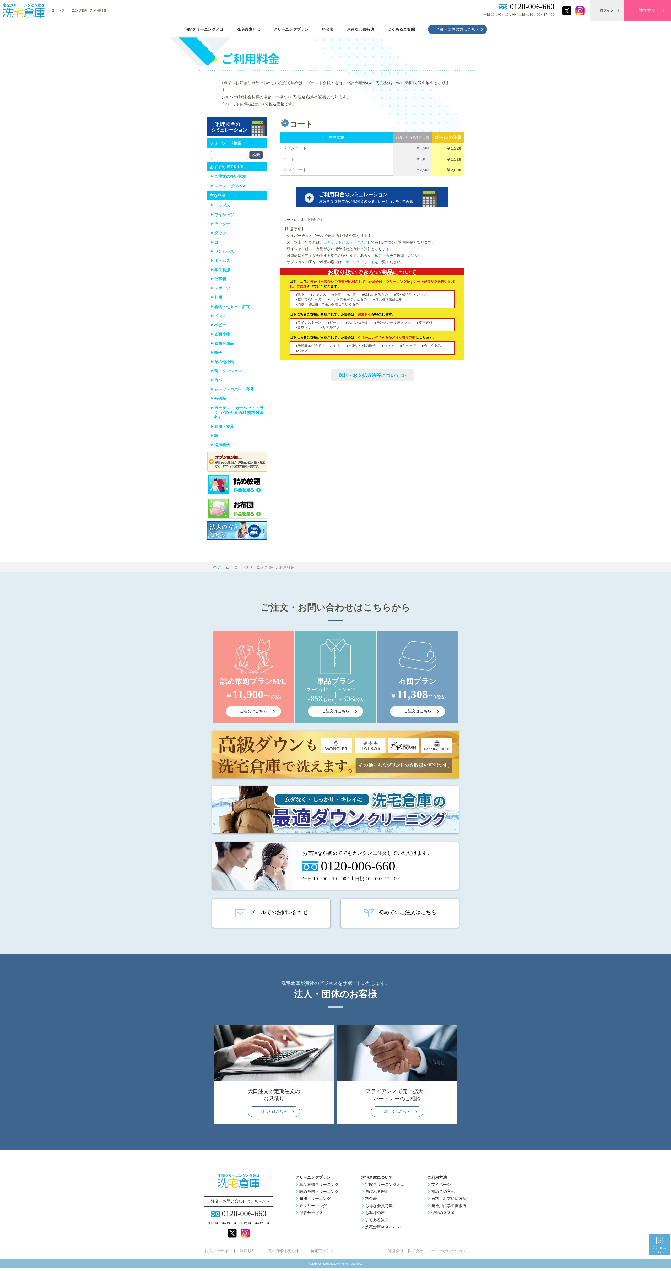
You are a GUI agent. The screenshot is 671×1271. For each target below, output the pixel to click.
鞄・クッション (228, 371)
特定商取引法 (322, 1251)
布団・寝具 (224, 426)
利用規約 (248, 1251)
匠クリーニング (313, 1206)
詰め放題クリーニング (319, 1191)
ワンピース (224, 251)
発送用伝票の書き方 (449, 1206)
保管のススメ (443, 1213)
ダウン (220, 233)
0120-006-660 (532, 6)
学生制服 (222, 270)
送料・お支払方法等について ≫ (372, 375)
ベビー (220, 325)
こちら (383, 255)
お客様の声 (375, 1213)
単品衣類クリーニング (319, 1184)
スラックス (354, 242)
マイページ (441, 1184)
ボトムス (222, 260)
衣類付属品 (224, 343)
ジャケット (332, 242)
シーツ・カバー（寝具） (236, 389)
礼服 (218, 297)
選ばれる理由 (377, 1191)
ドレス (220, 316)
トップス (222, 205)
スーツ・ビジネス (230, 186)
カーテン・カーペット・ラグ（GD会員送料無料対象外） (239, 412)
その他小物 (224, 362)
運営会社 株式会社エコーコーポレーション (427, 1251)
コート (220, 242)
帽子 (218, 352)
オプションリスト (360, 262)
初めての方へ (443, 1191)
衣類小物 (222, 334)
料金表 (371, 1199)
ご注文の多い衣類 (230, 176)
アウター (222, 224)
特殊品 (220, 398)
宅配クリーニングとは (384, 1184)
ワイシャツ (224, 215)
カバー (220, 380)
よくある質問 (377, 1220)
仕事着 (220, 279)
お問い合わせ (216, 1251)
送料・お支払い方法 (449, 1199)
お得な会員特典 (379, 1206)
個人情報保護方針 (283, 1251)
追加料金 (222, 445)
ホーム (223, 567)
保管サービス (311, 1213)
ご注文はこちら (659, 1250)
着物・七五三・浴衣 (232, 307)
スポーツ (222, 288)
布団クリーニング (315, 1199)
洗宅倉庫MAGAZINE (383, 1227)
